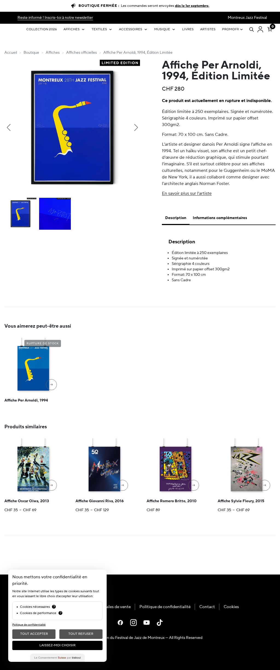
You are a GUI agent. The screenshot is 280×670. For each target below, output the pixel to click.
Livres (188, 29)
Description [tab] (175, 218)
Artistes (207, 29)
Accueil (10, 52)
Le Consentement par (57, 657)
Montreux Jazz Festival (247, 17)
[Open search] (251, 29)
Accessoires (130, 29)
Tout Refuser (80, 634)
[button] (8, 127)
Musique (162, 29)
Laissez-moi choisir (57, 645)
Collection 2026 (41, 29)
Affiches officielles (81, 52)
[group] (72, 127)
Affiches (71, 29)
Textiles (99, 29)
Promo (228, 29)
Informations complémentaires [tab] (220, 218)
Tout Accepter (34, 634)
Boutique (31, 52)
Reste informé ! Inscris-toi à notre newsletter (55, 17)
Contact (207, 606)
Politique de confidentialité (165, 606)
